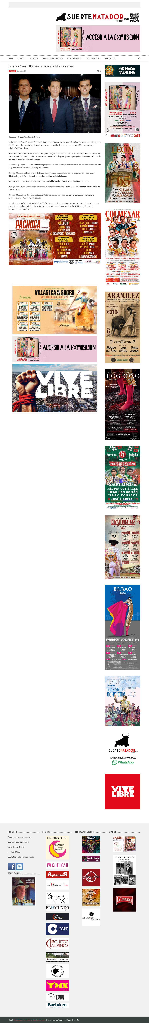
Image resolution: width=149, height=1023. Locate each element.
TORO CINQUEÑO (110, 58)
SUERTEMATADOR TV (74, 58)
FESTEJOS (34, 58)
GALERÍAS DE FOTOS (93, 58)
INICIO (11, 58)
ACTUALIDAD (21, 58)
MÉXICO (12, 71)
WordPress (58, 1020)
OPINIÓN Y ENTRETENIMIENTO (52, 58)
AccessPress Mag (73, 1020)
